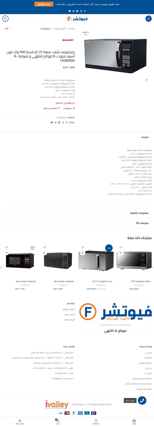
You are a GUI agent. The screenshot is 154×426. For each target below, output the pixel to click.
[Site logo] (77, 18)
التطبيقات (148, 357)
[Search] (5, 19)
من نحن (148, 368)
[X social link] (81, 11)
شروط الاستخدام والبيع (142, 378)
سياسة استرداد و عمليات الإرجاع (138, 383)
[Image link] (115, 311)
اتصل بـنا (148, 373)
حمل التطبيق (43, 4)
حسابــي (148, 352)
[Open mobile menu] (148, 19)
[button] (120, 252)
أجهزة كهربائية (59, 28)
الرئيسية (71, 28)
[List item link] (38, 368)
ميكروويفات (45, 28)
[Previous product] (9, 28)
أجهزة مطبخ (70, 314)
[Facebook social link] (84, 11)
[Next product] (3, 28)
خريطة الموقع (146, 363)
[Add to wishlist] (120, 247)
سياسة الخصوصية (144, 389)
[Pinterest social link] (77, 11)
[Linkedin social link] (73, 11)
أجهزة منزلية (69, 319)
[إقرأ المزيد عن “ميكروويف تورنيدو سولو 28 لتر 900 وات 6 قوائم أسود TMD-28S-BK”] (6, 252)
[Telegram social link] (70, 11)
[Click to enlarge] (146, 80)
